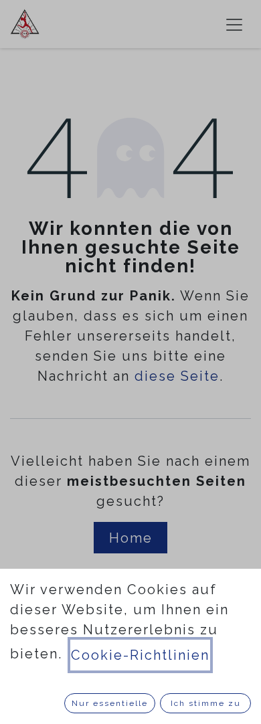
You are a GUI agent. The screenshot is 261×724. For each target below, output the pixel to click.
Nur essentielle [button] (110, 703)
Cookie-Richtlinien (140, 655)
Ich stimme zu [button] (206, 703)
